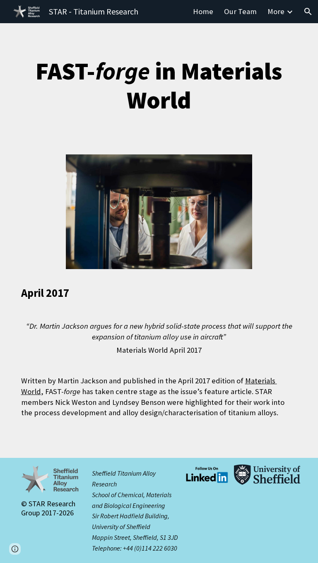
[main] (159, 85)
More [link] (275, 11)
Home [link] (203, 11)
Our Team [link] (240, 11)
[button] (308, 12)
